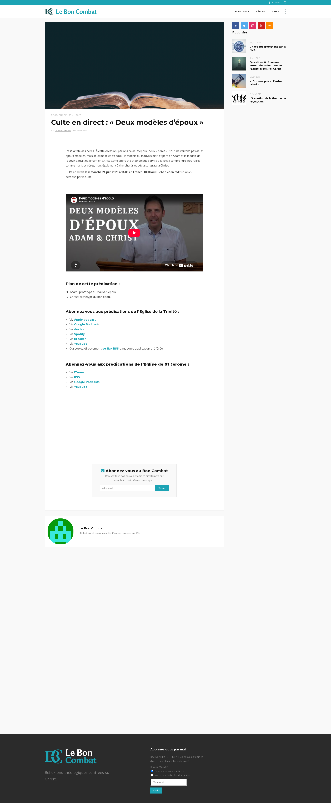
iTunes (79, 372)
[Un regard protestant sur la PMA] (239, 46)
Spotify (79, 334)
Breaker (80, 339)
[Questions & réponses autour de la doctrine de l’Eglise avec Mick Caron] (239, 63)
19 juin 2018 (255, 94)
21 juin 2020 (75, 115)
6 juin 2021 (255, 76)
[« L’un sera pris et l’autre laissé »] (239, 80)
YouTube (80, 343)
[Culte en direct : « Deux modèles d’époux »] (60, 531)
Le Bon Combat (63, 130)
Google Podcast (86, 324)
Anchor (79, 329)
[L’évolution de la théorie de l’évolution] (239, 98)
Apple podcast (85, 319)
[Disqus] (134, 590)
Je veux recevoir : (159, 767)
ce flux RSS (110, 348)
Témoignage (59, 115)
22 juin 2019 (256, 42)
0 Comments (80, 130)
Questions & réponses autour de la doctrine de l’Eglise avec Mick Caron (266, 65)
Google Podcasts (86, 382)
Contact (276, 2)
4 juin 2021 (255, 58)
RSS (77, 377)
